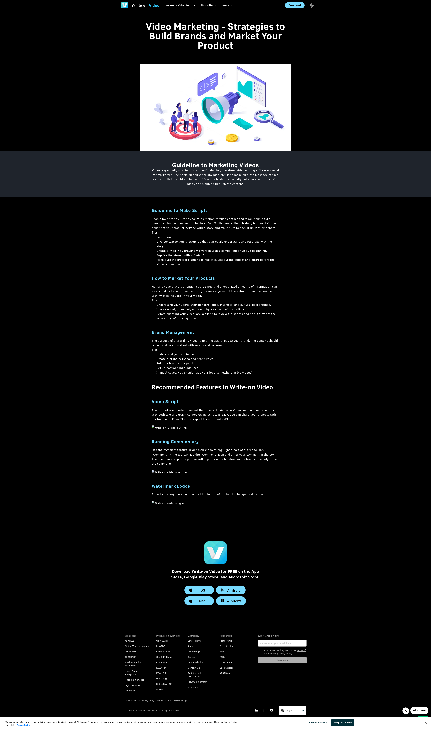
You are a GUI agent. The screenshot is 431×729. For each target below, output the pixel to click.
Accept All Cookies (342, 722)
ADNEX (159, 689)
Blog (222, 651)
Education (130, 690)
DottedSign (162, 678)
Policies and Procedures (194, 674)
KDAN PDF (161, 667)
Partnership (226, 640)
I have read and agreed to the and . (285, 652)
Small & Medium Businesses (133, 664)
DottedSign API (164, 683)
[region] (215, 723)
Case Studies (226, 667)
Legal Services (132, 685)
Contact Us (194, 667)
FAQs (222, 656)
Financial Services (134, 679)
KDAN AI (129, 640)
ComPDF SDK (163, 651)
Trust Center (226, 662)
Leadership (194, 651)
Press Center (226, 646)
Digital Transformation (137, 646)
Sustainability (195, 662)
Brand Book (194, 687)
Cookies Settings (318, 722)
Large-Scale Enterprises (131, 672)
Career (191, 656)
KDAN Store (226, 673)
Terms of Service (132, 700)
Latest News (194, 640)
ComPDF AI (162, 662)
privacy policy (284, 653)
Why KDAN (162, 640)
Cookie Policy (23, 725)
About (191, 646)
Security (159, 700)
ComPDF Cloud (164, 656)
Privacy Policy (148, 700)
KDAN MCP (130, 656)
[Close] (425, 722)
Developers (130, 651)
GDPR (168, 700)
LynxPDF (160, 646)
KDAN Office (162, 673)
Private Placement (197, 681)
